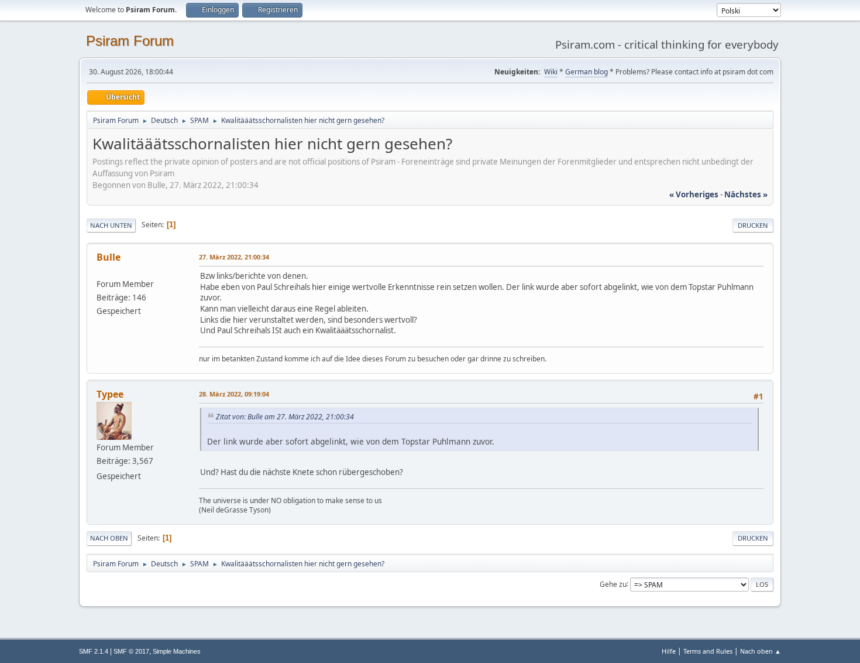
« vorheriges (693, 194)
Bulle (109, 257)
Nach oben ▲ (760, 651)
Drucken (753, 225)
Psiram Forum (130, 41)
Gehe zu (613, 584)
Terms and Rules (707, 651)
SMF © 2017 (131, 651)
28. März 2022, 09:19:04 (234, 393)
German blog (586, 72)
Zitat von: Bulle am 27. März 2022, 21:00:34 (285, 417)
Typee (110, 394)
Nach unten (111, 225)
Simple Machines (177, 651)
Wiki (551, 72)
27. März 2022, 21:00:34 (234, 256)
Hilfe (669, 651)
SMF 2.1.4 (93, 651)
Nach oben (109, 538)
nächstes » (746, 194)
